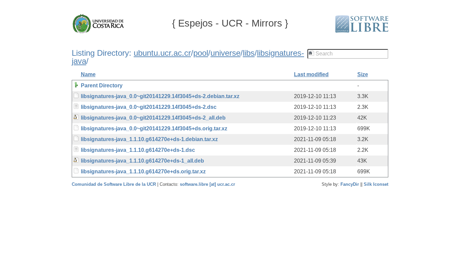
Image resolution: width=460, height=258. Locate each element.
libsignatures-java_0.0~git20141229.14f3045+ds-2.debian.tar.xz (160, 96)
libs (249, 52)
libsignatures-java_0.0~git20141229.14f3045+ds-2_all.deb (153, 118)
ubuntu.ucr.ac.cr (162, 52)
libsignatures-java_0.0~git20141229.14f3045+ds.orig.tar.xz (154, 128)
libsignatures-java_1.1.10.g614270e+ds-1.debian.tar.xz (149, 139)
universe (225, 52)
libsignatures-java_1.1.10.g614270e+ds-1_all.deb (142, 161)
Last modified (311, 74)
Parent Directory (102, 85)
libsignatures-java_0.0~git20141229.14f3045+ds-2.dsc (149, 107)
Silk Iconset (376, 184)
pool (200, 52)
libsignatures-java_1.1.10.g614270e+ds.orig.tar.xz (143, 171)
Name (88, 74)
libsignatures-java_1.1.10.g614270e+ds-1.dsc (138, 150)
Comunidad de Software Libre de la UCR (114, 184)
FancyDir (349, 184)
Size (362, 74)
